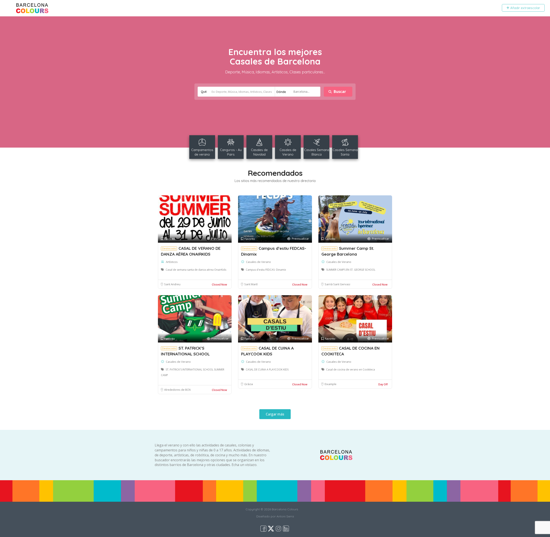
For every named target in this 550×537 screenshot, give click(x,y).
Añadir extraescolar (524, 8)
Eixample (330, 384)
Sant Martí (251, 284)
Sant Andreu (172, 284)
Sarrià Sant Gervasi (337, 284)
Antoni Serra (285, 516)
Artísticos (172, 262)
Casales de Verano (258, 262)
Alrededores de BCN (177, 390)
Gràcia (248, 384)
